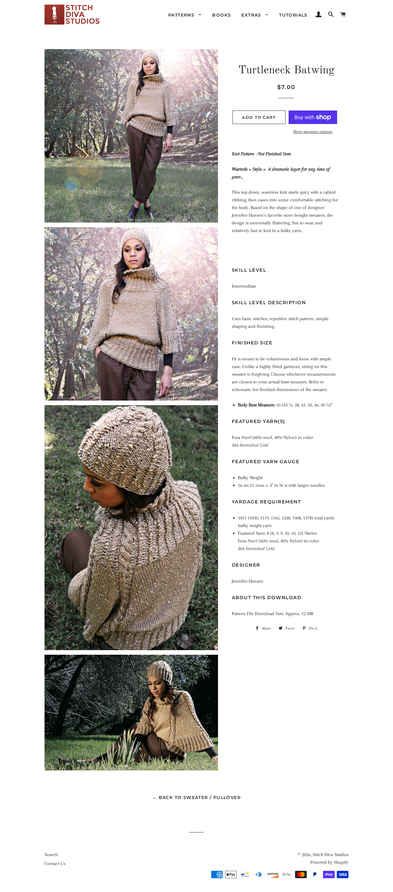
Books (221, 15)
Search (51, 854)
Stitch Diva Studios (330, 854)
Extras (252, 15)
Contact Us (55, 863)
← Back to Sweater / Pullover (196, 797)
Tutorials (293, 15)
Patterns (182, 15)
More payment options (313, 131)
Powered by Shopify (329, 862)
